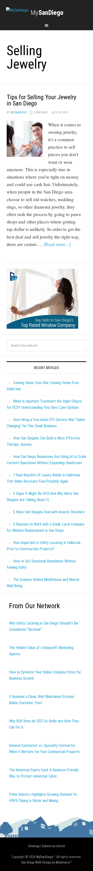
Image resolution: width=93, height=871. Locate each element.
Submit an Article (53, 846)
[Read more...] (57, 244)
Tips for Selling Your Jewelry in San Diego (41, 100)
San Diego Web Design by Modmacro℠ (46, 862)
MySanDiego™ (45, 857)
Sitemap (34, 846)
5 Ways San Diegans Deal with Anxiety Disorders (49, 512)
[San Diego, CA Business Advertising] (17, 10)
